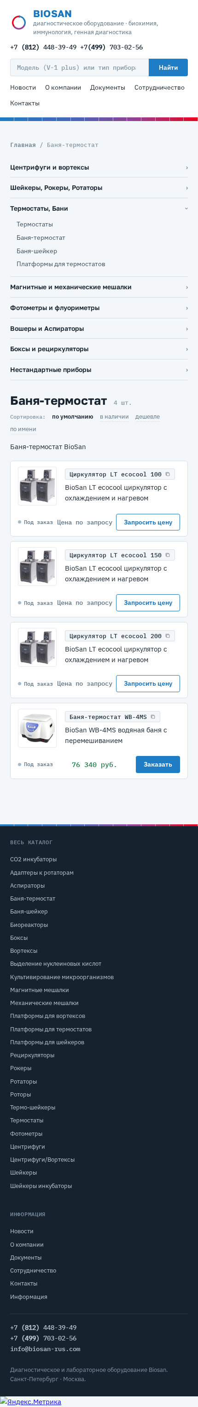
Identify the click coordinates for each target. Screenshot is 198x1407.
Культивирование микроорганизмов (62, 977)
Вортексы (23, 951)
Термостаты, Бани (39, 208)
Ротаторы (23, 1081)
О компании (63, 87)
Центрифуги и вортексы (49, 167)
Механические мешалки (44, 1003)
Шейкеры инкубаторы (41, 1186)
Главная (23, 144)
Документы (107, 87)
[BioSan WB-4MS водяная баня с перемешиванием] (37, 728)
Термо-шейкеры (32, 1107)
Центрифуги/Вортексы (42, 1159)
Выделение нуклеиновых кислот (55, 964)
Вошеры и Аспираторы (47, 328)
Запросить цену (148, 522)
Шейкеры (23, 1172)
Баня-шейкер (37, 251)
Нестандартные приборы (50, 369)
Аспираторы (27, 885)
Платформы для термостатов (61, 264)
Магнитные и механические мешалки (71, 287)
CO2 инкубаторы (33, 859)
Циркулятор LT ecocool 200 (116, 636)
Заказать (158, 764)
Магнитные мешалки (39, 990)
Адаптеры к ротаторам (42, 873)
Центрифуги (27, 1147)
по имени (23, 429)
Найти (168, 67)
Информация (28, 1297)
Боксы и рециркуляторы (49, 349)
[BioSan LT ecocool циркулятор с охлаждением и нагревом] (37, 486)
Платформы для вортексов (47, 1016)
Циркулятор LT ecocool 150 (116, 555)
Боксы (19, 938)
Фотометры (26, 1134)
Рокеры (20, 1068)
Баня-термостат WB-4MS (108, 717)
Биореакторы (29, 925)
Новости (23, 87)
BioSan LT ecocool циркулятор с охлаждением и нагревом (116, 492)
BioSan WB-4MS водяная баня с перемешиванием (116, 734)
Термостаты (35, 224)
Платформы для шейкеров (47, 1042)
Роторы (20, 1094)
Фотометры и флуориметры (54, 307)
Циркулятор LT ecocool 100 (116, 474)
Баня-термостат (41, 237)
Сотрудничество (159, 87)
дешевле (147, 416)
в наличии (114, 416)
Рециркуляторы (32, 1055)
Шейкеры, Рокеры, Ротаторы (56, 187)
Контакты (25, 103)
